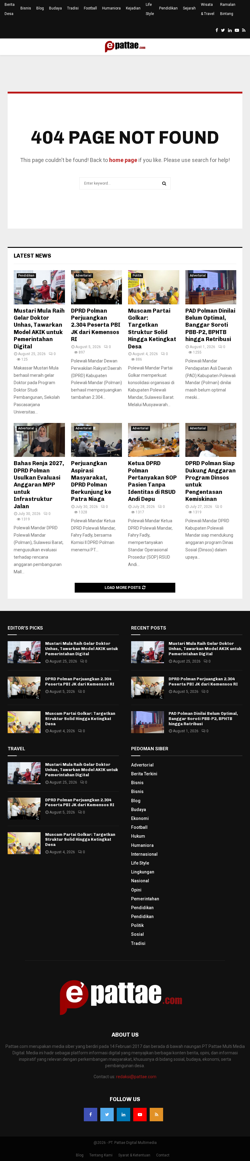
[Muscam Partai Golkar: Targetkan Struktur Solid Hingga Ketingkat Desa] (153, 287)
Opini (136, 889)
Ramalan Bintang (227, 9)
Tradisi (73, 8)
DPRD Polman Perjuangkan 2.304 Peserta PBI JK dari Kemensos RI (95, 325)
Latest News (32, 255)
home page (123, 160)
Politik (137, 275)
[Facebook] (90, 1114)
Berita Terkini (144, 773)
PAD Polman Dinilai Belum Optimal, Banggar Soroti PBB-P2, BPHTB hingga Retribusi (210, 325)
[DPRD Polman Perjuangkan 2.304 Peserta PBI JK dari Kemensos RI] (96, 287)
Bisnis (25, 8)
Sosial (137, 934)
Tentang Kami (100, 1155)
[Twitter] (107, 1114)
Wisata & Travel (207, 9)
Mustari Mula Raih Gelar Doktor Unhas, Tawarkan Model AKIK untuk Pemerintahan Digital (39, 328)
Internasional (144, 854)
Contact (163, 1155)
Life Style (150, 9)
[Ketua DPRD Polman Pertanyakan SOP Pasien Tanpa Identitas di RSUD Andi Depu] (153, 440)
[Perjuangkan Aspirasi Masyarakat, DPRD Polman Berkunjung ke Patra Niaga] (96, 440)
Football (90, 8)
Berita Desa (10, 9)
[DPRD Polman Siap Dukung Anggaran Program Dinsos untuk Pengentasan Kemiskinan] (211, 440)
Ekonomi (140, 818)
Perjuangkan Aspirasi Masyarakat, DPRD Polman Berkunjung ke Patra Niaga (91, 481)
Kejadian (133, 8)
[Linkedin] (123, 1114)
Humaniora (111, 8)
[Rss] (156, 1114)
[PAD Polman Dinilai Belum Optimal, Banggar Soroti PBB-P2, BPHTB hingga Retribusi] (211, 287)
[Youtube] (140, 1114)
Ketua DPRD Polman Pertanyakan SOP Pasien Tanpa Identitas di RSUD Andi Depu (152, 481)
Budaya (55, 8)
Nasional (140, 880)
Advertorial (83, 275)
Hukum (138, 836)
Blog (40, 8)
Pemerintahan (145, 898)
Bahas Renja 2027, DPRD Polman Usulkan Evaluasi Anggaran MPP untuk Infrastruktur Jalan (39, 484)
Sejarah (189, 8)
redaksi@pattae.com (136, 1076)
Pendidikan (168, 8)
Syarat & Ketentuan (134, 1155)
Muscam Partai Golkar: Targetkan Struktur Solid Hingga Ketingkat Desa (152, 328)
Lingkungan (142, 871)
